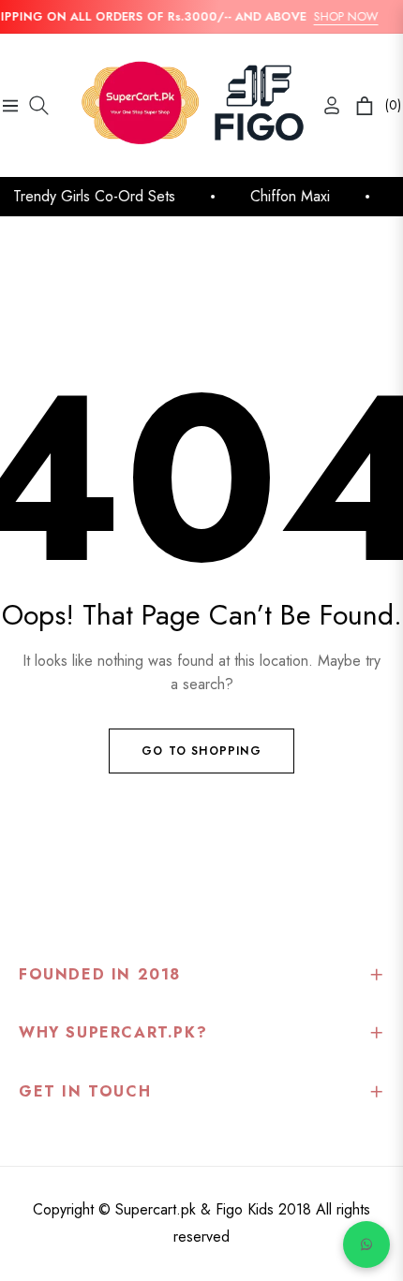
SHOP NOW (343, 16)
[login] (324, 105)
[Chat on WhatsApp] (366, 1244)
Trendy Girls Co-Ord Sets (92, 196)
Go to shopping (201, 751)
